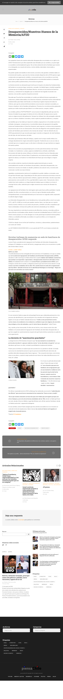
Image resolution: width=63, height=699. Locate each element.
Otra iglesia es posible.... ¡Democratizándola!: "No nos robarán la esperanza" (27, 453)
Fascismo (25, 484)
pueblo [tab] (10, 551)
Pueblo (49, 676)
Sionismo (30, 484)
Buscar (4, 531)
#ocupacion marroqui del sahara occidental (44, 581)
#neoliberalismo (44, 579)
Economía (36, 676)
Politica (50, 484)
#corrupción (42, 576)
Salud (54, 676)
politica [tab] (4, 551)
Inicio (17, 21)
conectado (21, 519)
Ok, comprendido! (54, 2)
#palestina (36, 584)
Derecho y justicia (19, 676)
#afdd (19, 428)
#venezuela (48, 587)
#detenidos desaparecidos (31, 428)
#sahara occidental (38, 587)
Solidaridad (57, 484)
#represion (44, 584)
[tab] (39, 531)
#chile (35, 576)
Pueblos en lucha (22, 439)
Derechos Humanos (13, 28)
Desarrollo (29, 676)
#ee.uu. (55, 576)
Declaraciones (6, 470)
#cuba (49, 576)
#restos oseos (45, 428)
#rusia (51, 584)
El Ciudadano (17, 414)
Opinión (21, 21)
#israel (35, 579)
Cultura (10, 676)
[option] (11, 480)
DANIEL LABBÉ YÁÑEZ (15, 250)
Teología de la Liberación (39, 451)
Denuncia (25, 483)
